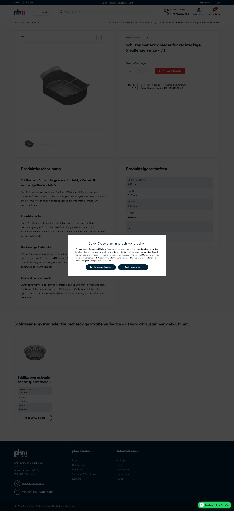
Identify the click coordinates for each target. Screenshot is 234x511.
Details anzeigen (133, 267)
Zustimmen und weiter (101, 267)
